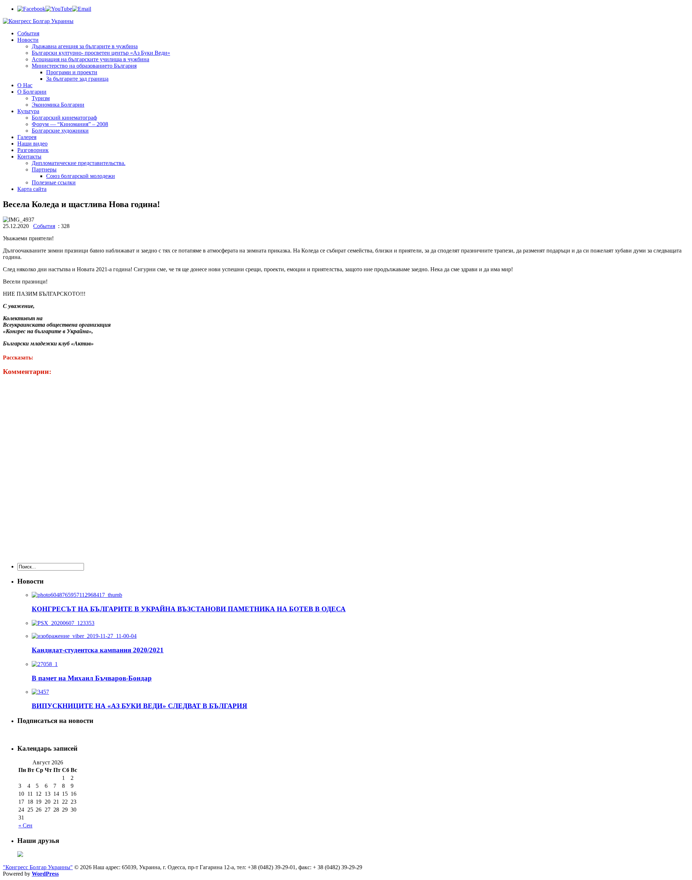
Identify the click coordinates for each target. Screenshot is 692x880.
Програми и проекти (71, 72)
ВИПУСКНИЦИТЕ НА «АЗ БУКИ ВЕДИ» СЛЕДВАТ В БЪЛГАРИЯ (139, 706)
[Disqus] (346, 466)
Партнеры (44, 169)
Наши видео (32, 143)
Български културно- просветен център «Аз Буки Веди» (101, 53)
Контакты (29, 156)
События (28, 33)
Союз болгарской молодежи (80, 176)
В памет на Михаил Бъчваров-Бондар (92, 678)
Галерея (26, 137)
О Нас (24, 85)
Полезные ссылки (54, 182)
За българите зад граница (77, 79)
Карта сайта (31, 189)
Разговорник (33, 150)
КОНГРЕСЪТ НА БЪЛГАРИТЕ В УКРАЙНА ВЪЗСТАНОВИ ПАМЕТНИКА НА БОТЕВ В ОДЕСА (189, 609)
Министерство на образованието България (84, 66)
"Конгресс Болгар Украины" (38, 867)
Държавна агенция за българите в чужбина (85, 46)
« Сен (25, 825)
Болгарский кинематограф (64, 118)
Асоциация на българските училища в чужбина (90, 59)
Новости (28, 40)
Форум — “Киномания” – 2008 (70, 124)
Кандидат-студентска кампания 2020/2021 (98, 650)
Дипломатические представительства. (78, 163)
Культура (28, 111)
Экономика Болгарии (58, 105)
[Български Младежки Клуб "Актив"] (20, 855)
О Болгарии (31, 92)
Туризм (41, 98)
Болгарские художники (60, 131)
